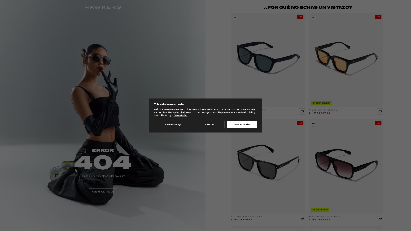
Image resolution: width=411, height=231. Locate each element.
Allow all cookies (242, 124)
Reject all (209, 124)
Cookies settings (173, 124)
